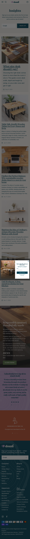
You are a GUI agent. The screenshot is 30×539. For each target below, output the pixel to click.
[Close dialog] (28, 261)
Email (17, 268)
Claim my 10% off (22, 272)
